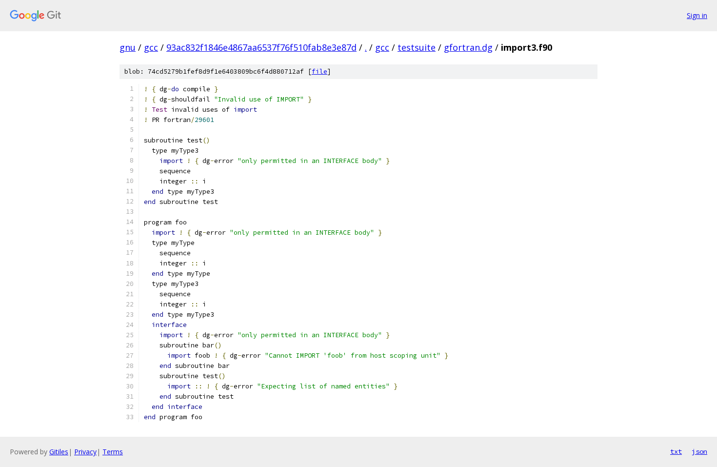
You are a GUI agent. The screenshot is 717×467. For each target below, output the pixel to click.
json (699, 451)
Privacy (85, 451)
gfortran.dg (468, 47)
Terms (112, 451)
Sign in (697, 15)
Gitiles (58, 451)
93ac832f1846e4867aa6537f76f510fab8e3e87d (261, 47)
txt (676, 451)
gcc (151, 47)
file (319, 71)
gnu (128, 47)
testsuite (417, 47)
